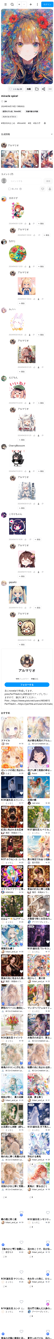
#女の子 (36, 123)
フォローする (27, 684)
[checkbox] (9, 189)
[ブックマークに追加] (37, 89)
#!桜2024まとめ (8, 123)
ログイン (47, 4)
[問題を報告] (34, 224)
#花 (29, 123)
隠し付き (15, 189)
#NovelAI (21, 123)
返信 (42, 223)
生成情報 (5, 134)
